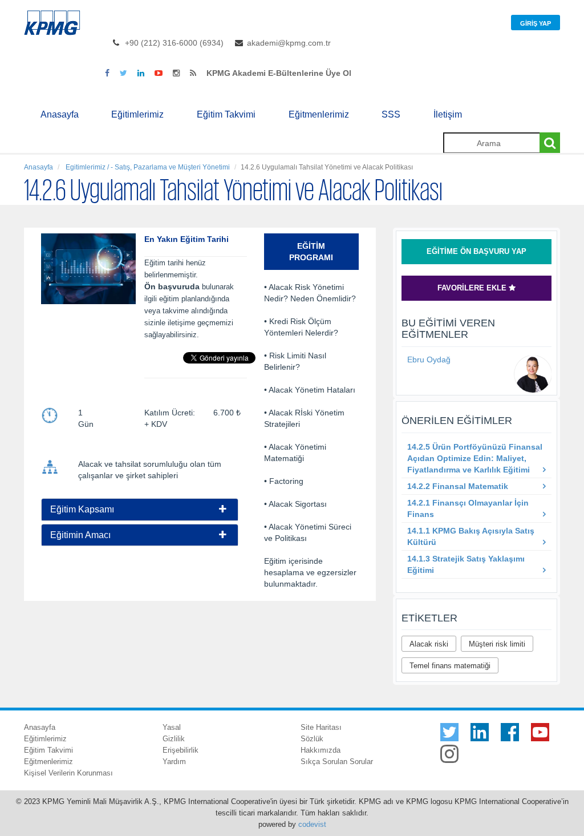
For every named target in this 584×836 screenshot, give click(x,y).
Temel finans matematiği (449, 665)
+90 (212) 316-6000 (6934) (174, 42)
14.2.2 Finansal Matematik (457, 486)
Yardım (174, 761)
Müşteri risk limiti (497, 644)
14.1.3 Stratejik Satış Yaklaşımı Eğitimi (466, 564)
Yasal (172, 727)
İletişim (447, 114)
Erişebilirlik (180, 750)
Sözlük (312, 738)
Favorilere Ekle (473, 288)
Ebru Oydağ (429, 359)
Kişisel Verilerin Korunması (68, 773)
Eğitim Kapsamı (82, 509)
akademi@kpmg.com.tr (289, 42)
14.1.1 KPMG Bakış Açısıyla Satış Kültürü (470, 536)
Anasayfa (59, 114)
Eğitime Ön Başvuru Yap (476, 251)
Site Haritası (321, 727)
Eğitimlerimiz (137, 114)
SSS (391, 114)
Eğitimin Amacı (80, 535)
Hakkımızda (320, 750)
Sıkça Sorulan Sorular (337, 761)
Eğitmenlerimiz (319, 114)
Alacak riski (428, 644)
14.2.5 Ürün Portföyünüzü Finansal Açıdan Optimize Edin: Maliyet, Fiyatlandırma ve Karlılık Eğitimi (474, 458)
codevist (312, 824)
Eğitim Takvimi (226, 114)
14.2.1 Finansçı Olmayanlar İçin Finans (468, 508)
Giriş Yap (535, 23)
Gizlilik (174, 738)
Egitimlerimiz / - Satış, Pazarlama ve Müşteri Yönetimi (147, 167)
